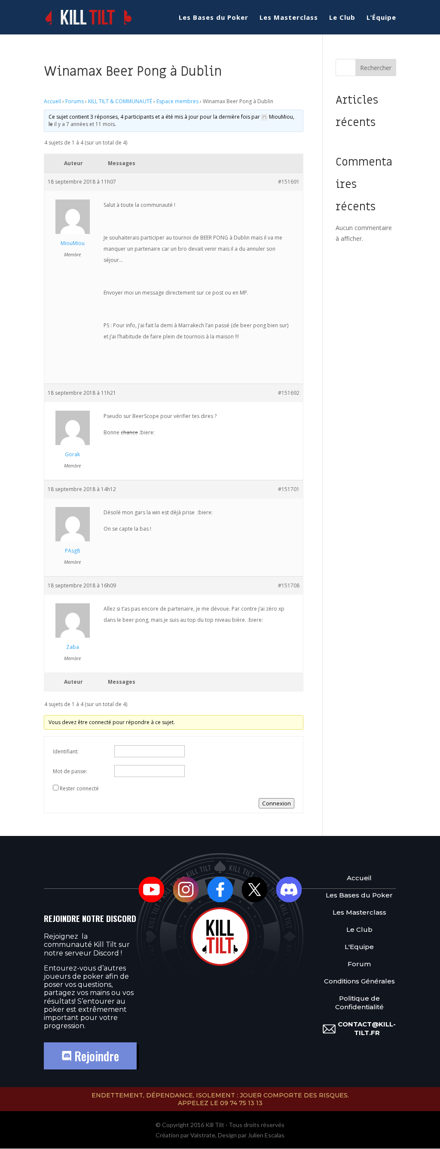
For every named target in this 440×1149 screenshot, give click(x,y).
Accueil (52, 101)
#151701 (288, 489)
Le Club (342, 18)
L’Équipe (381, 18)
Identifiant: (66, 751)
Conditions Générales (359, 981)
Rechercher (375, 68)
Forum (359, 964)
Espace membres (177, 101)
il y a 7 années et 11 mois (84, 124)
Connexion (276, 803)
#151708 (288, 585)
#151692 (288, 392)
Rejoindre (95, 1056)
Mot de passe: (70, 771)
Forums (74, 101)
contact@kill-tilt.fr (367, 1028)
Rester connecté (79, 788)
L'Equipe (359, 947)
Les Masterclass (289, 18)
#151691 (288, 181)
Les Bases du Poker (213, 18)
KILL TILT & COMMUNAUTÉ (120, 101)
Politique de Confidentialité (359, 1002)
